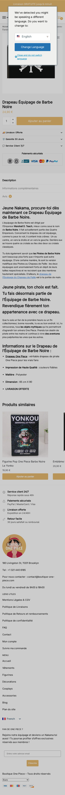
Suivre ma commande (14, 648)
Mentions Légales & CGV (16, 599)
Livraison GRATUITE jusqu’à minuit (32, 4)
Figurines (7, 674)
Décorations (9, 681)
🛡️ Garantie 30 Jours (13, 139)
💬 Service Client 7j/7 (13, 145)
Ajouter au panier (39, 121)
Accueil (5, 26)
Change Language (32, 46)
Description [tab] (9, 180)
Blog (4, 702)
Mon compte (9, 641)
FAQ (4, 627)
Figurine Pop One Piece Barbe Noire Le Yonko (23, 463)
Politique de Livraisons (15, 606)
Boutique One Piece (13, 773)
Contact (6, 634)
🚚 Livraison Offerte (12, 132)
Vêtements (8, 667)
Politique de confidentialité (17, 620)
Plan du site (8, 709)
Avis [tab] (6, 196)
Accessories (9, 695)
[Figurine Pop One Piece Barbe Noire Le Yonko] (25, 434)
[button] (58, 37)
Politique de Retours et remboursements (25, 613)
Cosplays (7, 688)
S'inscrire (32, 763)
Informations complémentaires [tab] (20, 188)
